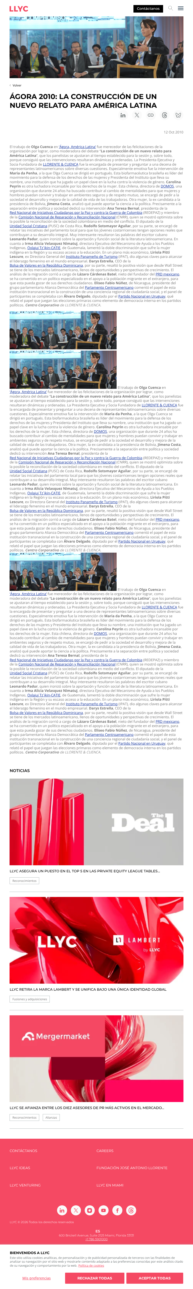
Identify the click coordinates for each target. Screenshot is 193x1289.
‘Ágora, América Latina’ (77, 147)
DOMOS (167, 186)
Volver (17, 85)
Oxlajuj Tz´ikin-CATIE (44, 248)
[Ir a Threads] (131, 1210)
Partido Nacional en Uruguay (141, 296)
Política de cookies (91, 1265)
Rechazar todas (94, 1278)
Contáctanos (148, 8)
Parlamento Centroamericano (109, 287)
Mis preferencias (36, 1278)
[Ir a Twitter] (76, 1210)
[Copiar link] (151, 115)
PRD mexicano (167, 274)
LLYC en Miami (109, 1185)
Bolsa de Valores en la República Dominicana (46, 265)
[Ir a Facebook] (117, 1210)
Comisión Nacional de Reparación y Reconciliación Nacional (66, 217)
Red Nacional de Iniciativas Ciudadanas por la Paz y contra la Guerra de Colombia (76, 213)
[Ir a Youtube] (104, 1210)
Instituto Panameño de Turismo (92, 257)
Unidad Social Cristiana (28, 226)
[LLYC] (19, 9)
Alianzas (51, 1117)
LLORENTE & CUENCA (60, 164)
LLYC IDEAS (20, 1168)
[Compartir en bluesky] (178, 115)
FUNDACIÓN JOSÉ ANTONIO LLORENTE (132, 1168)
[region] (96, 1267)
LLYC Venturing (25, 1185)
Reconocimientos (24, 881)
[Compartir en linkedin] (123, 115)
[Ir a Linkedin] (62, 1210)
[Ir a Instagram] (90, 1210)
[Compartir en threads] (165, 115)
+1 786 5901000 (96, 1239)
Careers (104, 1151)
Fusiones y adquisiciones (29, 999)
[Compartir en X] (137, 115)
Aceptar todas (155, 1278)
